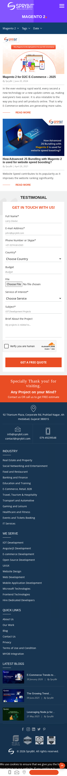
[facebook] (23, 729)
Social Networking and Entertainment (25, 466)
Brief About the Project (19, 318)
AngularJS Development (17, 548)
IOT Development (13, 542)
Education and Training (17, 483)
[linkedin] (33, 729)
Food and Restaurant (15, 471)
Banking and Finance (15, 477)
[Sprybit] (20, 6)
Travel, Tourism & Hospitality (20, 494)
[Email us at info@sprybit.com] (16, 772)
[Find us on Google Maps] (24, 772)
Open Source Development (19, 560)
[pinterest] (44, 729)
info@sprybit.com (17, 434)
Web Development (14, 577)
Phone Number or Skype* (20, 240)
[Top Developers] (39, 740)
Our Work (8, 625)
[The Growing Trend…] (13, 695)
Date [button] (36, 28)
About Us (8, 619)
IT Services (9, 523)
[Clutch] (28, 740)
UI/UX (6, 565)
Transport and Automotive (18, 500)
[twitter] (39, 729)
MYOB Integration (13, 653)
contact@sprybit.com (17, 438)
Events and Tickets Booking (19, 517)
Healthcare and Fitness (16, 512)
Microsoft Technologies (16, 588)
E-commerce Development (18, 554)
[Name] (44, 772)
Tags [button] (25, 28)
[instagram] (28, 729)
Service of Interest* (16, 292)
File (7, 279)
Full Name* (12, 216)
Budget (9, 267)
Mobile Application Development (22, 583)
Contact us (14, 397)
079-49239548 (48, 437)
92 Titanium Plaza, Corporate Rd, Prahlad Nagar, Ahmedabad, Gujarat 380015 (33, 417)
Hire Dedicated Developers (19, 600)
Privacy (7, 642)
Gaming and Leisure (15, 506)
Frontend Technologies (16, 594)
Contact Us (9, 636)
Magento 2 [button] (10, 28)
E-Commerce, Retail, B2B (17, 489)
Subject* (10, 306)
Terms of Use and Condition (19, 648)
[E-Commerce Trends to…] (13, 677)
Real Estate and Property (17, 460)
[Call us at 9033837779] (10, 772)
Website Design (12, 571)
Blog (5, 630)
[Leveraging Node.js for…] (13, 714)
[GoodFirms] (16, 740)
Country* (10, 252)
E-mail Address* (15, 228)
